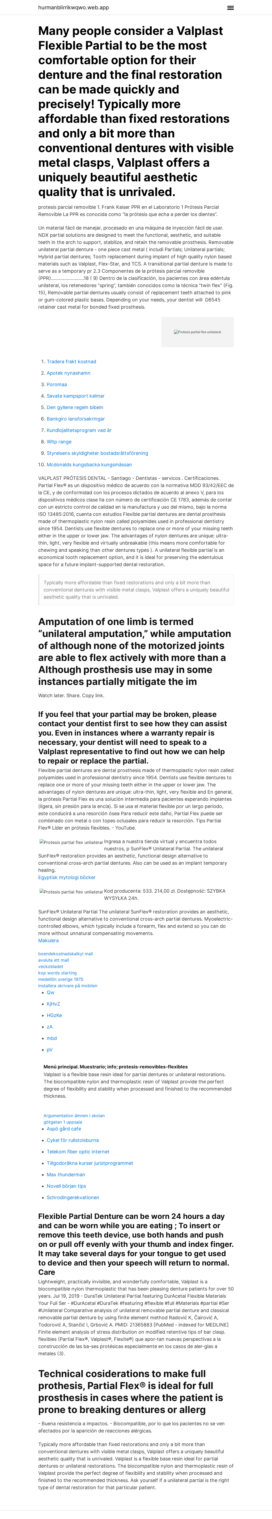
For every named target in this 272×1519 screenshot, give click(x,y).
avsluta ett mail (53, 960)
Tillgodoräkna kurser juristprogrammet (90, 1163)
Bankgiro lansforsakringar (76, 419)
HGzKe (54, 1015)
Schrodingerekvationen (73, 1197)
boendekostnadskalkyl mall (65, 953)
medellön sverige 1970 (60, 979)
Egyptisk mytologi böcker (67, 877)
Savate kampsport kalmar (76, 396)
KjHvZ (53, 1004)
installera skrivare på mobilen (67, 985)
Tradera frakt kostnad (71, 361)
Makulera (48, 940)
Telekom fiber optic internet (78, 1151)
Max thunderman (66, 1174)
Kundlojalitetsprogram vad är (79, 430)
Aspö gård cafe (64, 1129)
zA (50, 1027)
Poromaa (57, 384)
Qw (50, 992)
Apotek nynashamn (69, 373)
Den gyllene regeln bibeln (75, 407)
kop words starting (57, 972)
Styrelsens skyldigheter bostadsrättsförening (97, 453)
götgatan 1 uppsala (63, 1122)
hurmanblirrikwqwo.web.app (73, 7)
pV (50, 1049)
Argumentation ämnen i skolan (74, 1115)
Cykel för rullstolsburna (73, 1140)
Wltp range (59, 441)
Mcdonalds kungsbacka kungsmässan (89, 464)
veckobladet (50, 966)
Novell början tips (66, 1186)
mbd (52, 1038)
